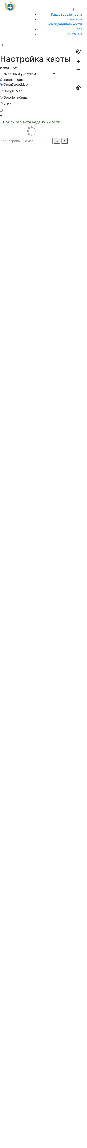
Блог (78, 29)
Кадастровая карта (66, 14)
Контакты (74, 34)
